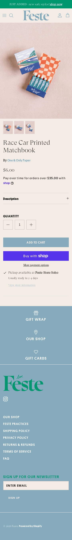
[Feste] (36, 15)
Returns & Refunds (19, 444)
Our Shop (11, 417)
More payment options (36, 265)
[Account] (58, 15)
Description (11, 198)
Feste (15, 526)
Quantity (11, 216)
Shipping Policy (16, 431)
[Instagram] (5, 399)
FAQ (6, 458)
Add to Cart (36, 242)
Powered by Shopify (30, 526)
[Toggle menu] (4, 15)
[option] (36, 71)
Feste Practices (16, 424)
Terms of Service (17, 451)
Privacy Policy (16, 437)
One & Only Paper (19, 160)
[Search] (13, 15)
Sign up (14, 497)
